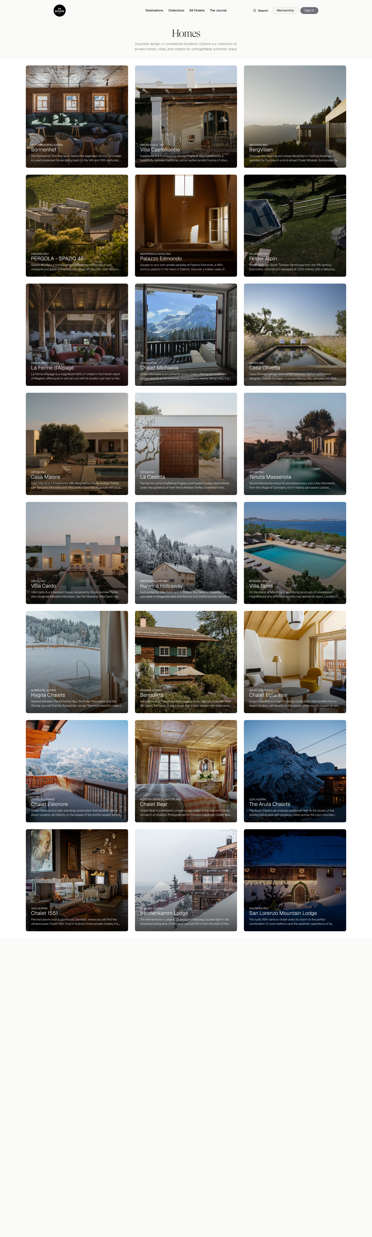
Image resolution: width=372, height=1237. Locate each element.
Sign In (309, 10)
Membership (285, 10)
